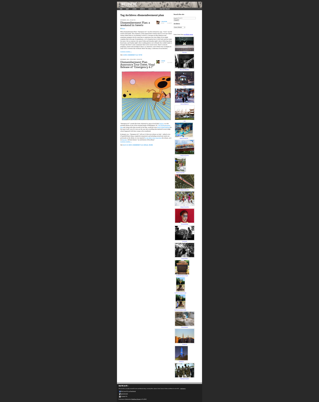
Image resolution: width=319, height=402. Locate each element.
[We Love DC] (160, 5)
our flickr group (188, 34)
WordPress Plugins (135, 399)
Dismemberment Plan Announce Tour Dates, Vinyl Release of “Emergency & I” (137, 64)
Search (176, 18)
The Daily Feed (132, 20)
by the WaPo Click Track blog (153, 138)
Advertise (142, 9)
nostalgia (145, 145)
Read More (182, 388)
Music (128, 20)
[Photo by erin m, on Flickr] (122, 28)
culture (125, 55)
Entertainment (123, 20)
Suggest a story (152, 9)
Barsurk (124, 140)
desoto (130, 145)
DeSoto (161, 123)
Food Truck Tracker (165, 9)
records (151, 145)
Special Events (133, 59)
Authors (134, 9)
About (127, 9)
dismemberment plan (132, 55)
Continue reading (126, 51)
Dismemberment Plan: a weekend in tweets (135, 24)
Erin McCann (164, 21)
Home (121, 9)
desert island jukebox (163, 127)
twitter (140, 55)
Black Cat (125, 145)
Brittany (163, 61)
